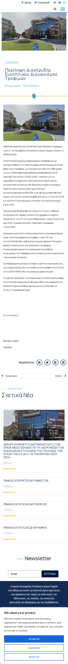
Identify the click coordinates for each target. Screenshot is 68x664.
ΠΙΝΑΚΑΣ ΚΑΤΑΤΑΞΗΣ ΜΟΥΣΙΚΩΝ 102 (25, 504)
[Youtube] (60, 2)
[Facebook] (55, 2)
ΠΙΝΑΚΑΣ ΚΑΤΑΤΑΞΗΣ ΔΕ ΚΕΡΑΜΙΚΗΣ (25, 527)
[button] (62, 9)
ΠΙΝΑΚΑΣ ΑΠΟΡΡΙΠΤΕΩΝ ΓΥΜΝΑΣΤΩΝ (25, 480)
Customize (34, 647)
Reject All (34, 656)
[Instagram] (64, 2)
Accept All (34, 638)
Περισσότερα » (9, 468)
